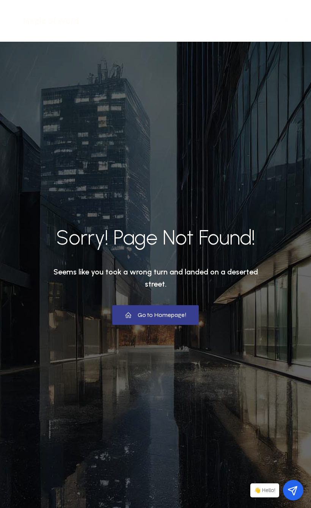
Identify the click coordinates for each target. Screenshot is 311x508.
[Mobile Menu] (285, 20)
